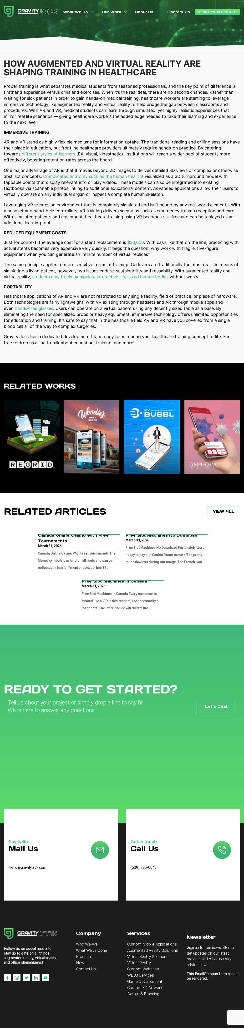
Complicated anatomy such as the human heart (91, 176)
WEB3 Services (140, 975)
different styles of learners (48, 153)
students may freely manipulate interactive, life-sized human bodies (100, 276)
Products (84, 956)
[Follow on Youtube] (45, 977)
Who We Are (87, 944)
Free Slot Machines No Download (161, 535)
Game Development (144, 981)
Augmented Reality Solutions (152, 950)
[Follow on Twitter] (26, 977)
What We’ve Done (91, 950)
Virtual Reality (139, 962)
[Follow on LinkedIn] (36, 977)
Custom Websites (143, 969)
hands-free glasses (34, 308)
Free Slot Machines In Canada (114, 581)
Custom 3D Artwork (144, 987)
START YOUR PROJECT (218, 12)
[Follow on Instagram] (16, 977)
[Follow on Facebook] (7, 977)
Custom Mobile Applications (152, 944)
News (81, 962)
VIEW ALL (223, 511)
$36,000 (135, 242)
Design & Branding (143, 993)
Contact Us (86, 969)
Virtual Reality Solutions (147, 956)
